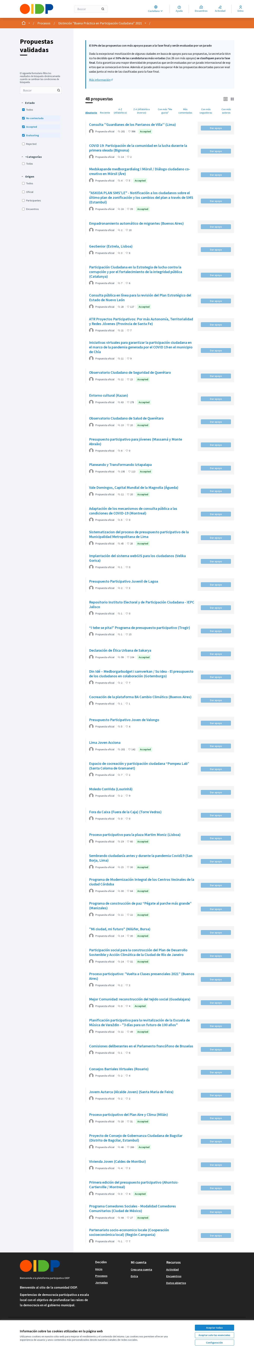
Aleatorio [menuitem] (91, 112)
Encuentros (173, 1276)
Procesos (43, 23)
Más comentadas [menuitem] (185, 111)
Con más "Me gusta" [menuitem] (165, 111)
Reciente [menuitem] (105, 112)
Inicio (98, 1269)
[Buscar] (103, 8)
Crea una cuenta (141, 1269)
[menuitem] (41, 90)
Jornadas (101, 1282)
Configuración (214, 1342)
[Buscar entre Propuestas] (58, 90)
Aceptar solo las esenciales (214, 1335)
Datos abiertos (176, 1283)
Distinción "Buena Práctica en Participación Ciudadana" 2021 (100, 23)
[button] (28, 103)
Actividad (172, 1269)
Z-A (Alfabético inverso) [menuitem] (141, 111)
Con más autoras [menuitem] (226, 111)
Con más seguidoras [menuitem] (206, 111)
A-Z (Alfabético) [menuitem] (120, 111)
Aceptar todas (214, 1327)
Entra (134, 1276)
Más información (101, 80)
